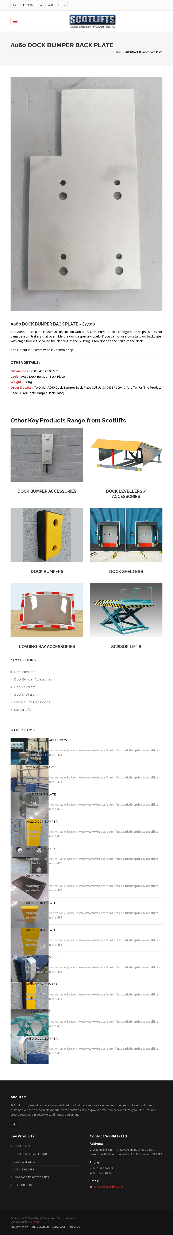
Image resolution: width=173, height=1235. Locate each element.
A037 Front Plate (41, 794)
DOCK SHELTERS (126, 571)
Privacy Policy (19, 1226)
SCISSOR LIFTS (126, 646)
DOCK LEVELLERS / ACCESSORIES (126, 494)
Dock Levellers (24, 687)
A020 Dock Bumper (42, 984)
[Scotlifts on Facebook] (14, 1124)
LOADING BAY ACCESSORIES (47, 646)
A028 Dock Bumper (42, 957)
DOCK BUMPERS (47, 571)
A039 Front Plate (41, 930)
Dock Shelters (24, 694)
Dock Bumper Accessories (33, 679)
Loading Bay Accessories (32, 702)
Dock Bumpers (24, 672)
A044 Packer (36, 876)
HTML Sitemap (40, 1226)
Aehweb (34, 1221)
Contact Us (59, 1226)
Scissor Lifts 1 (38, 1011)
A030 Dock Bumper (42, 1038)
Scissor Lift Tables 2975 (46, 740)
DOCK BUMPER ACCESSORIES (47, 491)
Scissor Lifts (23, 709)
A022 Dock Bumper (42, 821)
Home (117, 51)
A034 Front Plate (41, 903)
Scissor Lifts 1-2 (40, 767)
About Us (74, 1226)
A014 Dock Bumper (42, 848)
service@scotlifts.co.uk (107, 1187)
